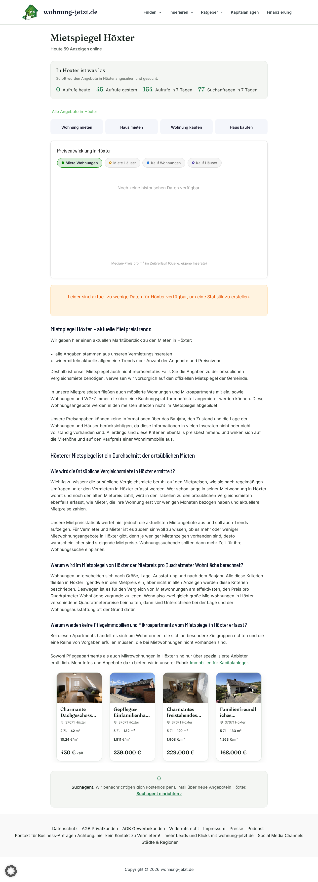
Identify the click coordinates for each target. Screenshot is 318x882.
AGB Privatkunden (100, 828)
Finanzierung (279, 12)
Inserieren (178, 12)
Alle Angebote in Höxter (74, 111)
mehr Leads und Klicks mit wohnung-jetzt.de (209, 835)
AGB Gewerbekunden (143, 828)
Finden (150, 12)
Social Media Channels (280, 835)
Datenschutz (65, 828)
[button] (159, 12)
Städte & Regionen (160, 842)
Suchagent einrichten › (159, 793)
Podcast (255, 828)
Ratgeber (209, 12)
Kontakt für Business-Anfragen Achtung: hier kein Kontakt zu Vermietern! (87, 835)
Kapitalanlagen (245, 12)
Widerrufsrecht (184, 828)
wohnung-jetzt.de (70, 12)
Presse (236, 828)
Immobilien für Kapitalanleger (219, 662)
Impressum (214, 828)
